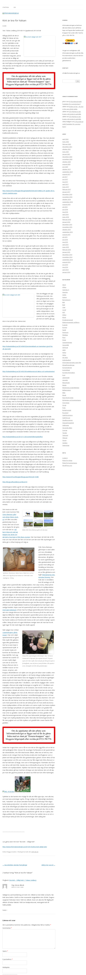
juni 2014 (65, 265)
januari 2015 (66, 252)
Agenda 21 (65, 290)
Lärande (65, 380)
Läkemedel (65, 378)
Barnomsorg (66, 300)
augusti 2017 (66, 174)
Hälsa (64, 352)
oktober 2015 (66, 229)
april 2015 (65, 245)
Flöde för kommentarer (69, 463)
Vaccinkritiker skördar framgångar (15, 865)
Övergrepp (65, 403)
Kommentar (7, 928)
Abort (64, 285)
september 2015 (67, 232)
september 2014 (67, 260)
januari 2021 (66, 154)
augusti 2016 (66, 204)
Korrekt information (68, 373)
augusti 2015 (66, 235)
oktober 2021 (66, 149)
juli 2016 (64, 207)
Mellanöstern (66, 390)
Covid (64, 310)
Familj (64, 330)
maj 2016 (65, 212)
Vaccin (64, 440)
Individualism (66, 360)
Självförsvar (66, 418)
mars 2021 (65, 152)
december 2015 (67, 224)
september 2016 (67, 202)
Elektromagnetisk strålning (70, 322)
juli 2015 (64, 237)
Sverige (64, 430)
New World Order (67, 398)
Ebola (64, 317)
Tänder (64, 433)
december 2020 (67, 157)
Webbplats (6, 967)
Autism (64, 297)
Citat (63, 307)
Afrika (64, 287)
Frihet (64, 340)
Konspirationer (67, 368)
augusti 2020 (66, 164)
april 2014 (65, 270)
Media (64, 385)
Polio (64, 408)
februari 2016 (66, 219)
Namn (5, 951)
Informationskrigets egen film (71, 363)
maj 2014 (65, 267)
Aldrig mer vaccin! (48, 865)
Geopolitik (65, 345)
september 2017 (67, 172)
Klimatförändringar (68, 365)
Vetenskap (65, 445)
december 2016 (67, 194)
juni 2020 (65, 167)
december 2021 (67, 147)
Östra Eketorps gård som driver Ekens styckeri (11, 516)
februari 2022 (66, 144)
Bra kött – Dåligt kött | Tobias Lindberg (22, 880)
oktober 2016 (66, 199)
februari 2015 (66, 250)
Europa (64, 327)
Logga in (65, 458)
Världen (64, 443)
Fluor (64, 337)
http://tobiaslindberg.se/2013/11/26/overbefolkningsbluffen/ (23, 437)
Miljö (63, 393)
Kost (63, 375)
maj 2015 (65, 242)
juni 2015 (65, 240)
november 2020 (67, 159)
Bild (63, 302)
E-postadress (8, 959)
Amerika (65, 292)
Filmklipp (65, 335)
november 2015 (67, 227)
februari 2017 (66, 189)
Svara (4, 910)
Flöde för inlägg (67, 460)
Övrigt (64, 405)
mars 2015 (65, 247)
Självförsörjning (67, 415)
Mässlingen (66, 383)
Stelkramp (65, 425)
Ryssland (65, 413)
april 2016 (65, 214)
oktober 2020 (66, 162)
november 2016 (67, 197)
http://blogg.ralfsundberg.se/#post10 (15, 482)
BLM (63, 305)
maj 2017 (65, 182)
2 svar (4, 26)
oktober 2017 (66, 169)
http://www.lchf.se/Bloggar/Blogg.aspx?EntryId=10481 (21, 477)
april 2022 (65, 139)
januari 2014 (66, 272)
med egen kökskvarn (10, 610)
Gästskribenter (67, 342)
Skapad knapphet (68, 423)
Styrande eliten (67, 428)
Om (15, 7)
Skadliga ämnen (67, 420)
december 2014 (67, 255)
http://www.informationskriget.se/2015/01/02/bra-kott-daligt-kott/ (25, 847)
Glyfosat (65, 347)
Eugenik (64, 325)
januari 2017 (66, 192)
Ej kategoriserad (67, 320)
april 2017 (65, 184)
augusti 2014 (66, 262)
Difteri (64, 315)
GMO (64, 350)
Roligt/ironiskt (66, 410)
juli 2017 (64, 177)
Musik (64, 395)
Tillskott (64, 438)
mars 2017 (65, 187)
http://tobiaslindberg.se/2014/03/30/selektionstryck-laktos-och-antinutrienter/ (29, 371)
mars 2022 (65, 142)
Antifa (64, 295)
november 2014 (67, 257)
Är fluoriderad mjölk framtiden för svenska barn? (72, 124)
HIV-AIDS (65, 358)
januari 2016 (66, 222)
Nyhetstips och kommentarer (71, 400)
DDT (63, 312)
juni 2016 (65, 209)
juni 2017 (65, 179)
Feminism (65, 332)
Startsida (6, 7)
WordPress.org (67, 465)
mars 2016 (65, 217)
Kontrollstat (66, 370)
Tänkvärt (65, 435)
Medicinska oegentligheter (70, 388)
